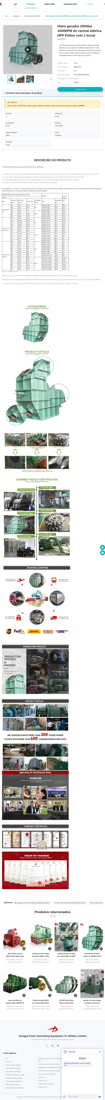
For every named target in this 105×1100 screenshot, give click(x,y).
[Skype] (52, 1046)
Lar (15, 4)
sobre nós (49, 4)
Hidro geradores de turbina (14, 1088)
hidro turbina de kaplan (13, 1071)
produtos (30, 4)
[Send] (100, 1096)
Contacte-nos (70, 4)
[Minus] (100, 1052)
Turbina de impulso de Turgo (15, 1075)
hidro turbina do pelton (32, 16)
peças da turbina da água (46, 1074)
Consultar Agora (80, 89)
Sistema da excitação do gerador (49, 1071)
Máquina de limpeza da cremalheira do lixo (51, 1060)
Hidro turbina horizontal (13, 1081)
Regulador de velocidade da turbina (50, 1067)
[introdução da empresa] (27, 49)
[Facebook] (47, 1046)
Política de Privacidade (46, 1084)
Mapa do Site (42, 1087)
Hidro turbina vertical (12, 1084)
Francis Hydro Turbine (13, 1065)
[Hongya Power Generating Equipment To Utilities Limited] (52, 1029)
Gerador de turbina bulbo (14, 1078)
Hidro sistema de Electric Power (49, 1064)
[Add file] (64, 1096)
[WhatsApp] (58, 1046)
